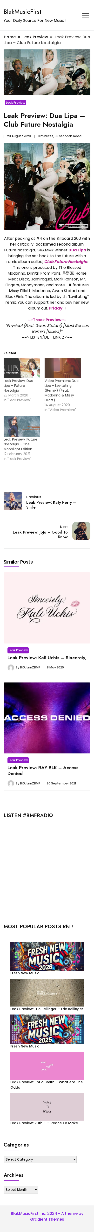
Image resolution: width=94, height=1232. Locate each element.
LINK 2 (58, 337)
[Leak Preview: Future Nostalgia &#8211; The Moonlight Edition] (22, 426)
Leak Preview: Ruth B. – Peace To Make (44, 1123)
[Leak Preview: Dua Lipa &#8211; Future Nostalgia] (22, 368)
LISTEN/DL (39, 337)
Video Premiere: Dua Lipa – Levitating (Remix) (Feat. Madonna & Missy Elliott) (62, 390)
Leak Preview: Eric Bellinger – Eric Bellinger (46, 1009)
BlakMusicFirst (22, 11)
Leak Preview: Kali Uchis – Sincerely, (47, 657)
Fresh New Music (24, 973)
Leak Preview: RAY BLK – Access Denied (42, 770)
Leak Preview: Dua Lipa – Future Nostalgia (18, 385)
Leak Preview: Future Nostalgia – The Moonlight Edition (20, 444)
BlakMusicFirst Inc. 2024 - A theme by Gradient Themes (47, 1216)
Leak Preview (15, 103)
